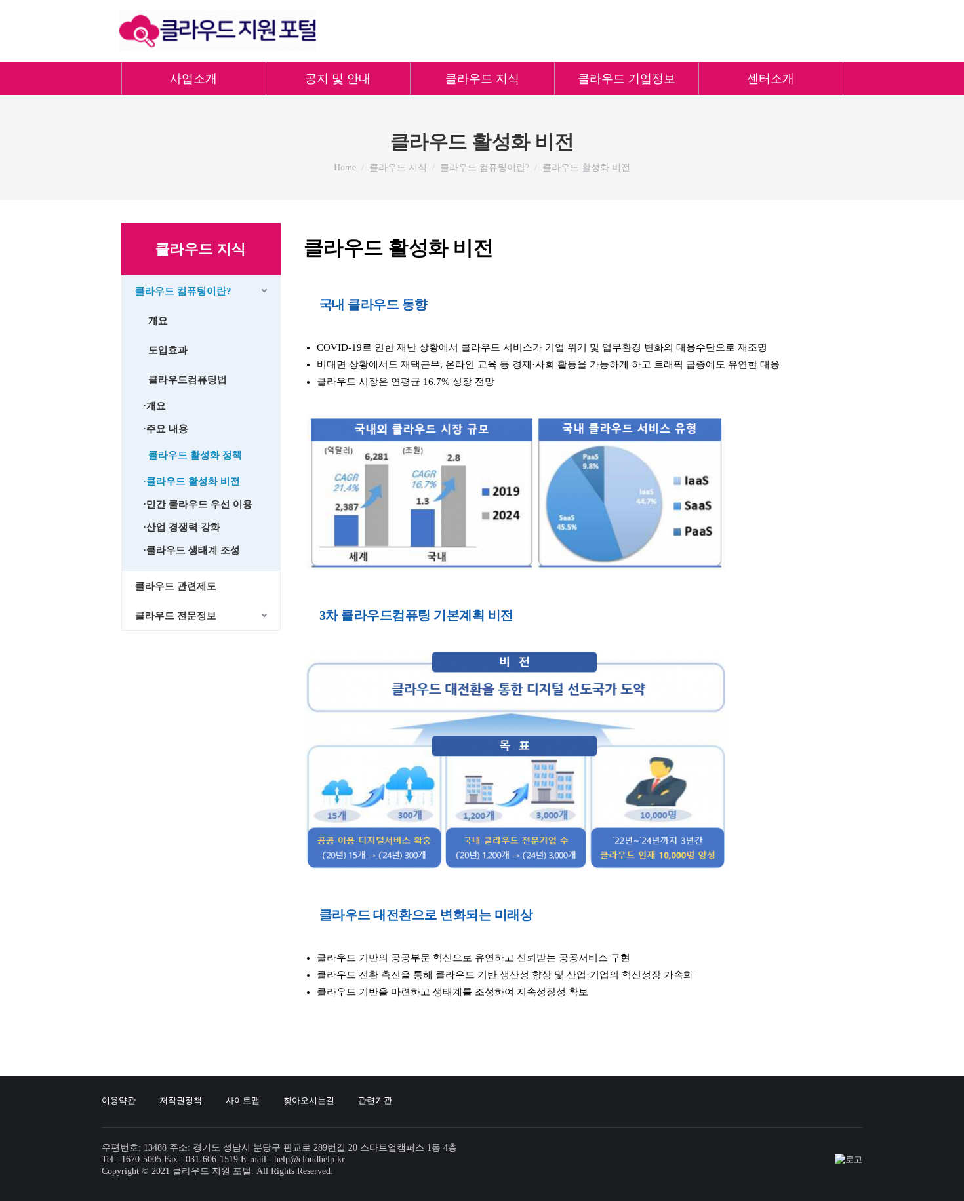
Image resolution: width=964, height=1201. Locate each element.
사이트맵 (243, 1100)
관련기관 (375, 1100)
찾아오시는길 (308, 1100)
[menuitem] (193, 78)
